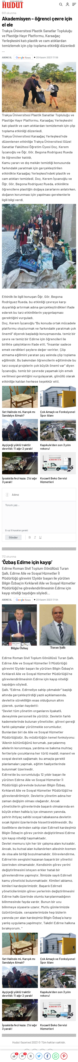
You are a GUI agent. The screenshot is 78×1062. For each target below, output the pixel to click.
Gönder (13, 537)
